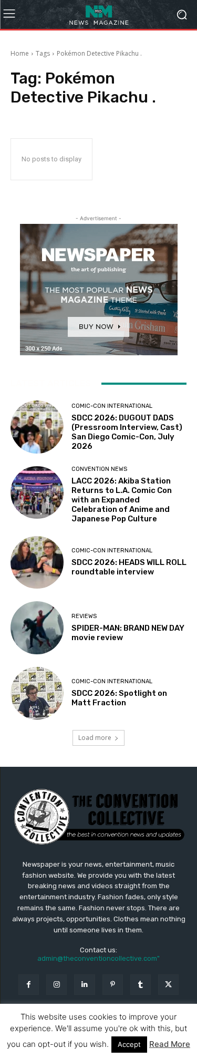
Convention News (99, 469)
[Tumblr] (140, 984)
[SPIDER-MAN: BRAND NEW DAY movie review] (37, 627)
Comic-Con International (111, 406)
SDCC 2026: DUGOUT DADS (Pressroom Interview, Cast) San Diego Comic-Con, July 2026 (126, 432)
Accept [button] (129, 1044)
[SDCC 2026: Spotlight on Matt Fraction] (37, 693)
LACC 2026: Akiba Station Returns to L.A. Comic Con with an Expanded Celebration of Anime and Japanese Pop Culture (121, 499)
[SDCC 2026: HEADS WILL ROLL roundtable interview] (37, 562)
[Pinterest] (112, 984)
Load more (94, 737)
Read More (169, 1044)
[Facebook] (28, 984)
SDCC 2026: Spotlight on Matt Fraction (119, 697)
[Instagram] (56, 984)
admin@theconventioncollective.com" (98, 958)
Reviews (84, 616)
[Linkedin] (84, 984)
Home (20, 53)
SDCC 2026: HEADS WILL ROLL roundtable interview (128, 567)
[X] (168, 984)
